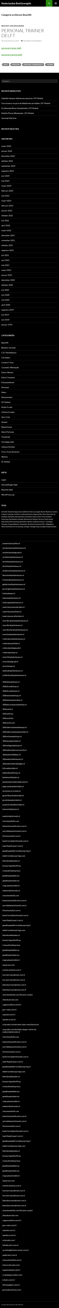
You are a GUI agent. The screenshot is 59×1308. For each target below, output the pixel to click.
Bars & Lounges (35, 512)
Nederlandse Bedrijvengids (16, 3)
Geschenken (13, 519)
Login (3, 480)
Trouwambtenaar (13, 524)
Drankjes (4, 517)
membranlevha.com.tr (11, 970)
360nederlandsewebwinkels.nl (15, 732)
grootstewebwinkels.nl (12, 800)
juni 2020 (5, 295)
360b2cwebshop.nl (10, 686)
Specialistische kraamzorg (10, 522)
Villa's (43, 524)
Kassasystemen (7, 382)
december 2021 (8, 235)
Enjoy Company (8, 377)
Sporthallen (23, 522)
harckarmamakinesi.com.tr (13, 975)
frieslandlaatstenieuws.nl (13, 580)
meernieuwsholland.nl (11, 611)
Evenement (28, 517)
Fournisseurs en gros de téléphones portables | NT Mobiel (25, 103)
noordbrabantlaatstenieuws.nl (15, 620)
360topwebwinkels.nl (11, 741)
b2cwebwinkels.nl (10, 768)
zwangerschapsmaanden (48, 526)
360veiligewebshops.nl (12, 745)
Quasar (4, 422)
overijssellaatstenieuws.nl (13, 634)
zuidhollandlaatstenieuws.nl (14, 675)
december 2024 (8, 156)
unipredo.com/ (8, 1240)
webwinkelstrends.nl (11, 816)
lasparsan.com (8, 965)
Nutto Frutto (6, 407)
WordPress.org (7, 494)
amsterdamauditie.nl (11, 543)
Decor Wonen (7, 372)
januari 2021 (6, 275)
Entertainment (19, 517)
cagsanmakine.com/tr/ (11, 1004)
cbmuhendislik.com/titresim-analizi (17, 995)
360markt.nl (7, 709)
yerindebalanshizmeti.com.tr (14, 831)
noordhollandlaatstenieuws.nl (15, 630)
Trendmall (5, 437)
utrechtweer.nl (8, 666)
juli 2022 (5, 220)
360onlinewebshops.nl (12, 736)
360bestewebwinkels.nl (12, 700)
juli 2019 (5, 315)
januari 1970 (6, 324)
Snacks (50, 519)
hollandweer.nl (8, 593)
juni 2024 (5, 176)
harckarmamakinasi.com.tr (13, 980)
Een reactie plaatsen (32, 41)
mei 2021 (5, 265)
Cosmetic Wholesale (10, 367)
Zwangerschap (35, 526)
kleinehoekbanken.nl (11, 861)
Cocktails (17, 514)
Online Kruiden (8, 412)
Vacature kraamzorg (34, 524)
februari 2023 (7, 205)
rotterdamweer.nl (9, 652)
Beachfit (5, 26)
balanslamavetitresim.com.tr (14, 826)
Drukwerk (11, 517)
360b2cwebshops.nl (10, 691)
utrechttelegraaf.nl (10, 661)
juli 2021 (5, 255)
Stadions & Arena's (39, 522)
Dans (44, 514)
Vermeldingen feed (9, 485)
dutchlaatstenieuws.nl (11, 566)
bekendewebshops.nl (11, 773)
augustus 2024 (7, 171)
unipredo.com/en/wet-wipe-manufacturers (20, 1024)
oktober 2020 (7, 285)
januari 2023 (6, 210)
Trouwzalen (23, 524)
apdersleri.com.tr (9, 1255)
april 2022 (5, 225)
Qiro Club (5, 417)
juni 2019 (5, 319)
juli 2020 (5, 290)
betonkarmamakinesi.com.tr (14, 985)
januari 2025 (6, 151)
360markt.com (8, 723)
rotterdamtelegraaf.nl (11, 648)
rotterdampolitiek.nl (11, 643)
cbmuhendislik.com (10, 821)
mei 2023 (5, 196)
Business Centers (51, 512)
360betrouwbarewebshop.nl (14, 704)
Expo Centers (37, 517)
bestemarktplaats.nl (10, 777)
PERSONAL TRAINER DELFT (33, 64)
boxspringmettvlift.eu (11, 866)
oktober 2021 (7, 245)
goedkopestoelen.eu (10, 880)
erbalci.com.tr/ (8, 1280)
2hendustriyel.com (10, 999)
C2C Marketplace (8, 352)
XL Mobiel (5, 462)
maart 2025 (6, 146)
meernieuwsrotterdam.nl (13, 616)
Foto (43, 517)
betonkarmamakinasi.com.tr (14, 990)
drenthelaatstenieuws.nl (12, 561)
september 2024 (8, 166)
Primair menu (55, 3)
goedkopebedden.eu (10, 875)
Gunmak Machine (8, 118)
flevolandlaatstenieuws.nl (13, 575)
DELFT (6, 64)
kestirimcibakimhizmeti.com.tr (15, 841)
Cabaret (4, 514)
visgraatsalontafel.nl (11, 885)
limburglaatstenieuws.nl (12, 602)
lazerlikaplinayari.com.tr (12, 846)
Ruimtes (35, 519)
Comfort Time (7, 362)
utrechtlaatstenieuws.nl (12, 657)
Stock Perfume (7, 432)
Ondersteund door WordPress (12, 1305)
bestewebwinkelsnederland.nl (15, 782)
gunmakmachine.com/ (11, 1290)
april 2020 (5, 305)
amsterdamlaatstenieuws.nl (14, 548)
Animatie (11, 512)
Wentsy (4, 457)
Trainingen (49, 522)
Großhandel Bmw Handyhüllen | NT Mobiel (19, 108)
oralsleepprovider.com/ (12, 1275)
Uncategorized (17, 26)
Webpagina (50, 524)
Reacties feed (7, 489)
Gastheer (49, 517)
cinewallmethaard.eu (11, 871)
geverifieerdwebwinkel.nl (13, 795)
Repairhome (6, 427)
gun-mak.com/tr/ (9, 1009)
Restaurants (28, 519)
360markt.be (7, 718)
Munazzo (5, 387)
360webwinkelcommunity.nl (14, 750)
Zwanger (27, 526)
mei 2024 (5, 181)
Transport (4, 524)
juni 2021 (5, 260)
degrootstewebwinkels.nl (13, 786)
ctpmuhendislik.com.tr (12, 1260)
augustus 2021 (7, 250)
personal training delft (11, 54)
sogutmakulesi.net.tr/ (11, 1270)
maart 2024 (6, 186)
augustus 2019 (7, 310)
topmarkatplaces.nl (10, 809)
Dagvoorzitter (37, 514)
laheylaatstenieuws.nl (11, 598)
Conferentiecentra (26, 514)
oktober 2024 (7, 161)
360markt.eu (7, 713)
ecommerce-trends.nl (11, 791)
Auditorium (26, 512)
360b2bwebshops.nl (11, 682)
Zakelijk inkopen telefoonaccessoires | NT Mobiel (22, 98)
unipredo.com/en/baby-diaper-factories (19, 1029)
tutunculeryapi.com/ (11, 1265)
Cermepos (5, 357)
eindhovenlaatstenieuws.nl (13, 570)
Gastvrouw (5, 519)
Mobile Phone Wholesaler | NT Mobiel (17, 113)
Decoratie (50, 514)
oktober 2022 (7, 215)
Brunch (43, 512)
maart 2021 (6, 270)
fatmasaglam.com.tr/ (11, 1285)
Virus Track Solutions (10, 452)
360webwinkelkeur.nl (11, 754)
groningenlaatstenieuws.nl (13, 589)
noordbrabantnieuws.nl (12, 625)
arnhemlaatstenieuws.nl (12, 557)
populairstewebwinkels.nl (13, 804)
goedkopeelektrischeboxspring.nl (16, 851)
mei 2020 (5, 300)
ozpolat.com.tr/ (9, 1014)
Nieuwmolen (6, 397)
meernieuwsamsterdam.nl (13, 607)
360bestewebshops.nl (11, 695)
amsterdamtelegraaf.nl (12, 552)
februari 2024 (7, 191)
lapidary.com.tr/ (9, 1019)
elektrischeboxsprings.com (13, 856)
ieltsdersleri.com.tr (10, 1245)
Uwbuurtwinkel (8, 447)
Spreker (29, 522)
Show (46, 519)
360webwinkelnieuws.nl (12, 759)
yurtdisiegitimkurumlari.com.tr (15, 1250)
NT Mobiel (5, 402)
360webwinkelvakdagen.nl (13, 763)
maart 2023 (6, 200)
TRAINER (50, 64)
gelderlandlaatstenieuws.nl (13, 584)
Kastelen (21, 519)
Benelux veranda (8, 347)
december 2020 (8, 280)
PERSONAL (16, 64)
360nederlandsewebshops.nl (14, 727)
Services (41, 519)
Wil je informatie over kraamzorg (12, 526)
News (3, 392)
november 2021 (8, 240)
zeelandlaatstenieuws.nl (12, 670)
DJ (54, 514)
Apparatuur (18, 512)
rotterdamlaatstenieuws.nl (13, 639)
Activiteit (4, 512)
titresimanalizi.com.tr (11, 836)
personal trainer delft (22, 33)
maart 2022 (6, 230)
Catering (10, 514)
